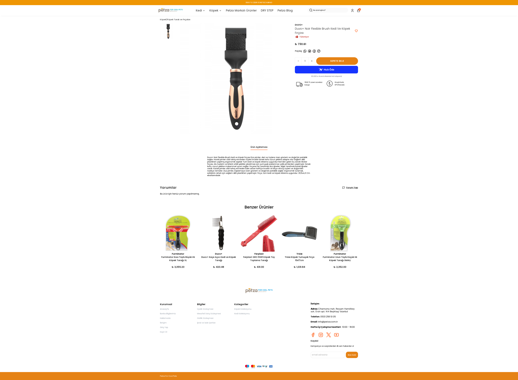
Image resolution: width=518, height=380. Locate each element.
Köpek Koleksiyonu (242, 309)
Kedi (199, 10)
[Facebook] (313, 335)
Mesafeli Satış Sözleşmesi (209, 313)
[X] (328, 335)
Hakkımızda (165, 318)
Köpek (213, 10)
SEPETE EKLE (337, 61)
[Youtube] (336, 335)
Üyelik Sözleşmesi (205, 309)
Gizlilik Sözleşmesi (205, 318)
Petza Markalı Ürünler (241, 10)
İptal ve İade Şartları (206, 322)
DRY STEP (267, 10)
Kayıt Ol (163, 332)
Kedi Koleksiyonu (242, 313)
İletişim (163, 322)
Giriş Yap (164, 327)
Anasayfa (164, 309)
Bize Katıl (352, 355)
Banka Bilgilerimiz (168, 313)
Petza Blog (285, 10)
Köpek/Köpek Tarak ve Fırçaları (175, 19)
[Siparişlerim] (352, 10)
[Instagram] (320, 335)
